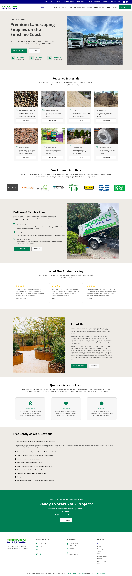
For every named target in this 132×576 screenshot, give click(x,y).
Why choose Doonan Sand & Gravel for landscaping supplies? (35, 480)
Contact (115, 7)
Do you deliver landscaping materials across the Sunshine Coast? (36, 452)
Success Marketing (100, 573)
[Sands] (70, 109)
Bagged (89, 7)
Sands (64, 7)
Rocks (48, 7)
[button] (66, 441)
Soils (70, 7)
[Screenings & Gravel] (43, 109)
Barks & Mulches (79, 7)
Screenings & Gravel (52, 110)
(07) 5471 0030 (65, 512)
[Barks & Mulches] (17, 146)
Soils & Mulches (101, 110)
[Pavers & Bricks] (70, 146)
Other (108, 7)
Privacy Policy (81, 573)
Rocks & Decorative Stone (27, 110)
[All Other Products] (97, 146)
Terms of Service (72, 573)
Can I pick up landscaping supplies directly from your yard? (35, 455)
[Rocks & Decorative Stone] (17, 109)
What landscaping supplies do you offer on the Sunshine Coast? (36, 441)
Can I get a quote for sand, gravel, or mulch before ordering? (35, 466)
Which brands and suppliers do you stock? (29, 462)
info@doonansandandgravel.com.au (66, 515)
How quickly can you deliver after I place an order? (32, 477)
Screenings (56, 7)
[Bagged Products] (43, 146)
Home (42, 7)
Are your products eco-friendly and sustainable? (31, 473)
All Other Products (105, 147)
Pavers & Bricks (99, 7)
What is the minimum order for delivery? (29, 459)
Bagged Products (51, 147)
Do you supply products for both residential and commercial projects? (38, 470)
